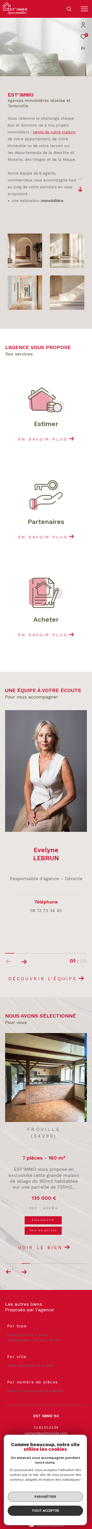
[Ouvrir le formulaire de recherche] (69, 9)
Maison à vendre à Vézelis (28, 1325)
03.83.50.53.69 (46, 1418)
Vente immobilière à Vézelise (30, 1356)
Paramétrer (45, 1496)
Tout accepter (45, 1510)
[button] (23, 961)
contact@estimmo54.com (46, 1424)
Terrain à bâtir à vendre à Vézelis (33, 1330)
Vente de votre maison (54, 132)
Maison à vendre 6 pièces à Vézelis (35, 1381)
